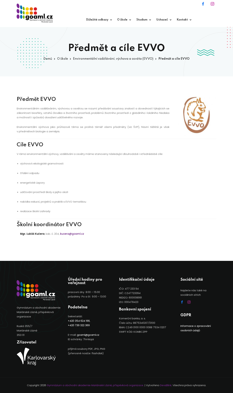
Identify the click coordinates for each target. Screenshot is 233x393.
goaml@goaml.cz (88, 335)
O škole (122, 19)
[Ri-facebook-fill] (205, 6)
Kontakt (182, 19)
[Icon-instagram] (190, 304)
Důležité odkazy (97, 19)
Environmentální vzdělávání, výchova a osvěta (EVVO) (113, 58)
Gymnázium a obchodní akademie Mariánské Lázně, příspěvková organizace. (95, 385)
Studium (141, 19)
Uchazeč (162, 19)
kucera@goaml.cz (72, 234)
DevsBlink (165, 385)
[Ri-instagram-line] (214, 6)
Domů (47, 58)
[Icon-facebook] (183, 304)
